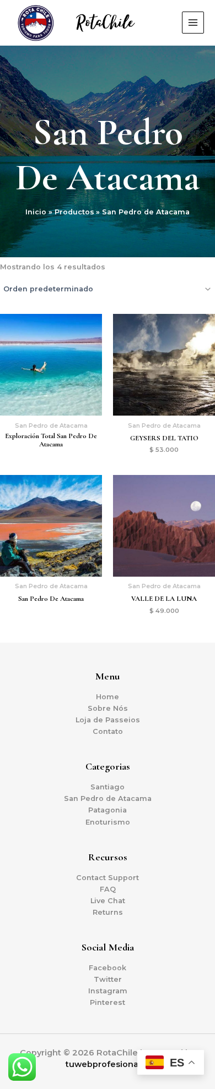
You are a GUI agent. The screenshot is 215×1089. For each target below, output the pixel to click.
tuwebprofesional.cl (107, 1064)
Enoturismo (107, 822)
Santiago (107, 787)
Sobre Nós (108, 708)
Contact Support (107, 878)
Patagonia (107, 810)
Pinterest (107, 1002)
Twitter (108, 979)
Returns (108, 912)
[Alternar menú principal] (193, 23)
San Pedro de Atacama (108, 798)
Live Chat (107, 901)
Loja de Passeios (108, 720)
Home (107, 697)
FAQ (108, 889)
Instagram (107, 991)
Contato (108, 731)
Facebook (107, 968)
